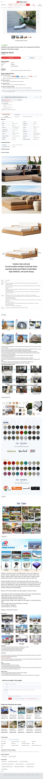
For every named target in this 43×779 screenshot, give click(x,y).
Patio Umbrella (3, 743)
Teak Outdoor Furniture (25, 745)
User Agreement (27, 774)
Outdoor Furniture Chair (24, 761)
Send (10, 698)
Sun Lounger (24, 741)
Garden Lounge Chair (12, 756)
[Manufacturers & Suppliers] (21, 2)
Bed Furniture (4, 761)
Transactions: (17, 100)
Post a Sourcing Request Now (31, 698)
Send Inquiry (11, 57)
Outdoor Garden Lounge (20, 764)
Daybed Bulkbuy (4, 769)
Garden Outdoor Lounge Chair (19, 766)
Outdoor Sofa (3, 741)
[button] (38, 117)
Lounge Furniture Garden (30, 764)
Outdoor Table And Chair (15, 741)
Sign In (3, 109)
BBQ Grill (2, 745)
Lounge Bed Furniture (30, 766)
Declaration (32, 774)
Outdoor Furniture (10, 7)
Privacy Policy (37, 774)
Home (2, 7)
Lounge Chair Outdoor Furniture (7, 766)
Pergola (33, 743)
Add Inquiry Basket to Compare (21, 40)
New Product (13, 743)
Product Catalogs (16, 739)
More (2, 771)
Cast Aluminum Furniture (26, 743)
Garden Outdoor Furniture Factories (8, 764)
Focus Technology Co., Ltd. (15, 774)
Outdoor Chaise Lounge (17, 7)
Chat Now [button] (32, 57)
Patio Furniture (4, 756)
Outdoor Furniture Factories (13, 761)
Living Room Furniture (14, 745)
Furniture (5, 7)
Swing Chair (34, 741)
